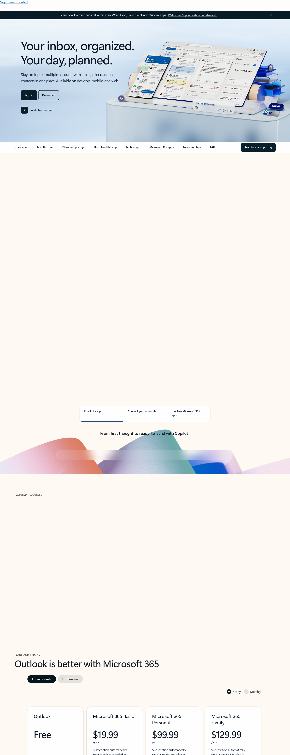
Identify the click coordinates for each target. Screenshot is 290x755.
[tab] (27, 195)
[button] (32, 679)
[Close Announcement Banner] (270, 15)
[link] (21, 148)
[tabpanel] (144, 267)
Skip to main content (14, 2)
